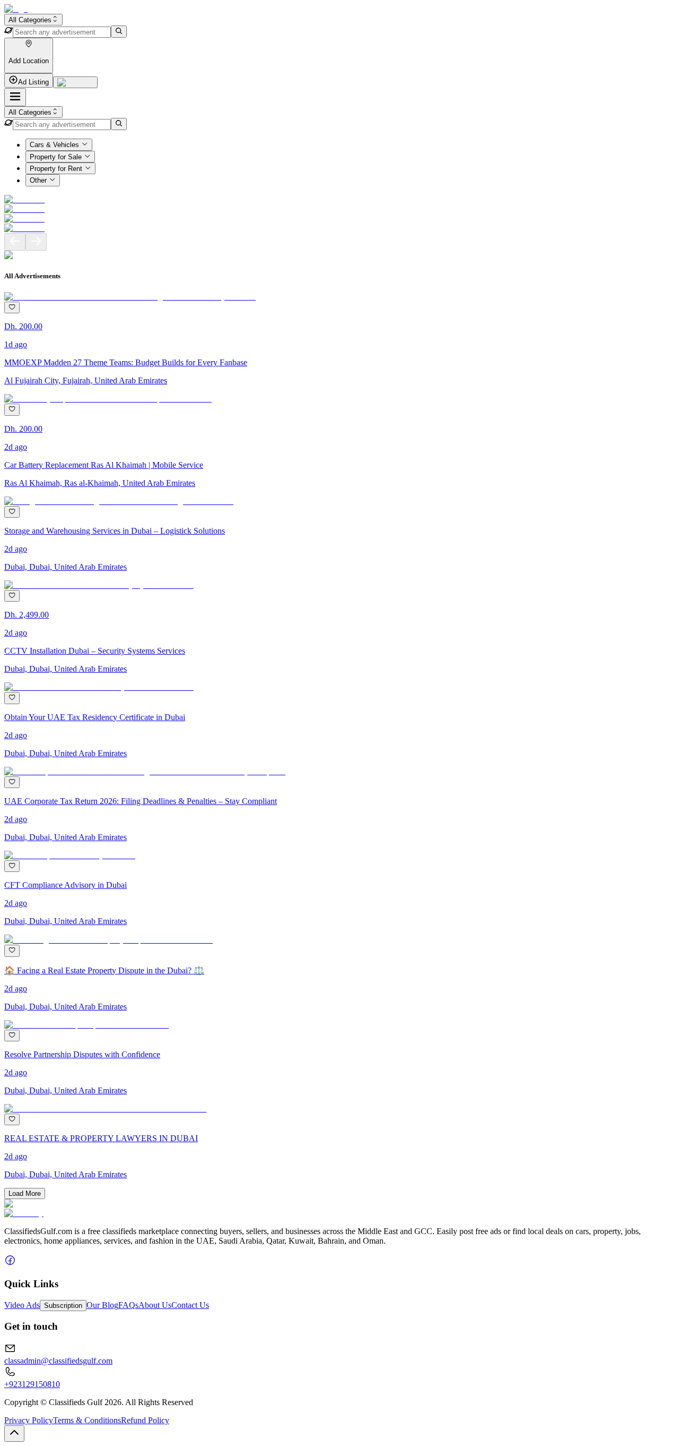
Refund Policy (145, 1420)
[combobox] (33, 19)
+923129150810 (32, 1384)
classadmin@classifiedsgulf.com (58, 1360)
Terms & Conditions (87, 1420)
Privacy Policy (28, 1420)
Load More (24, 1193)
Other (38, 181)
